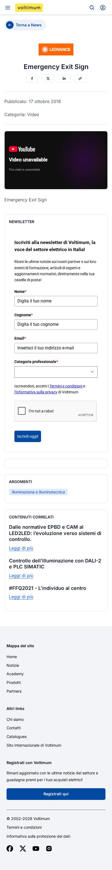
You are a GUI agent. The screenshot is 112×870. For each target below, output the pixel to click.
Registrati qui (56, 793)
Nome (20, 291)
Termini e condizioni (65, 386)
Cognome (23, 315)
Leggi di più (21, 548)
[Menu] (7, 7)
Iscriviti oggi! (27, 436)
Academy (15, 673)
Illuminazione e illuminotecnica (38, 492)
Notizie (13, 665)
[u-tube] (36, 848)
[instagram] (49, 848)
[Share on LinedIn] (64, 78)
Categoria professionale (36, 361)
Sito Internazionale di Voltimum (34, 745)
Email (20, 338)
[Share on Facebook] (32, 78)
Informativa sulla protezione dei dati (38, 836)
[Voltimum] (29, 8)
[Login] (103, 7)
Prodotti (14, 682)
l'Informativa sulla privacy (35, 392)
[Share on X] (48, 78)
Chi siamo (15, 719)
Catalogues (17, 736)
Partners (14, 691)
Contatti (14, 727)
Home (12, 656)
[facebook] (10, 848)
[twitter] (23, 848)
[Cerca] (92, 7)
